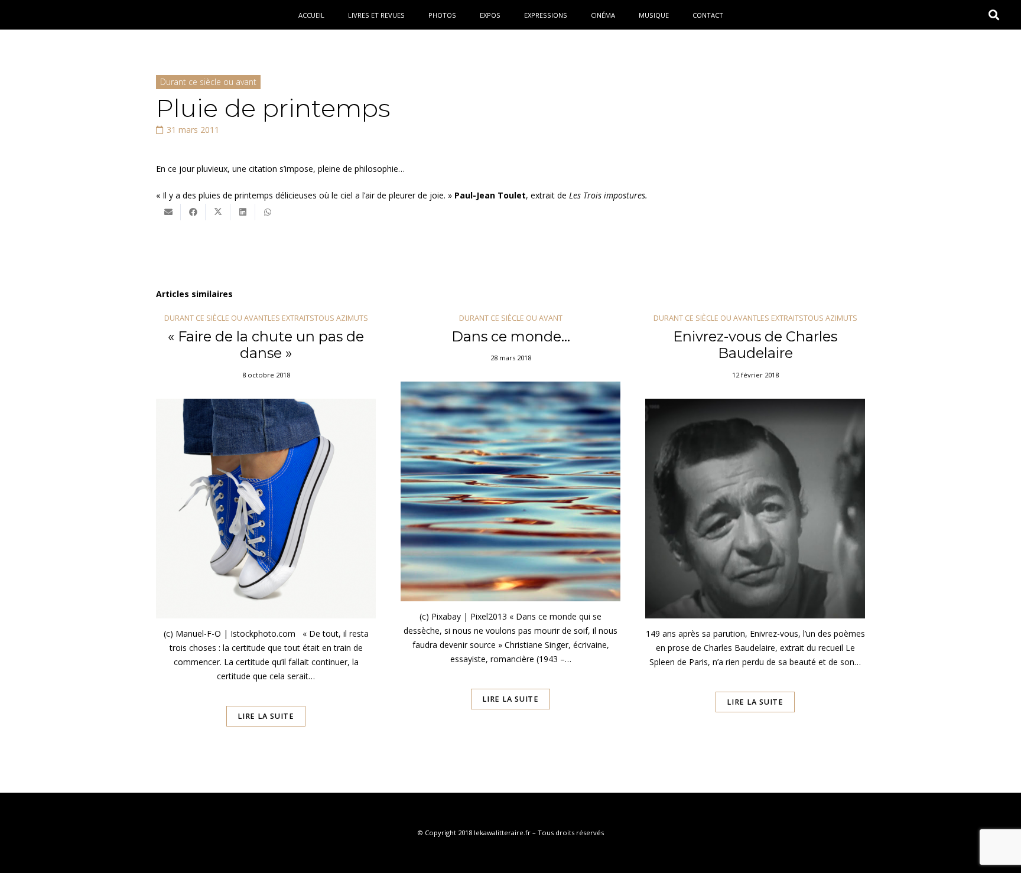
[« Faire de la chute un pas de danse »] (266, 537)
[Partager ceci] (193, 212)
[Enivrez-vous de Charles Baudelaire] (755, 537)
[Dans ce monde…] (510, 537)
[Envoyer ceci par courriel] (168, 212)
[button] (994, 14)
